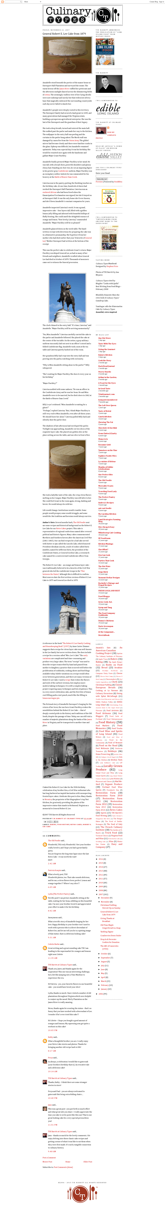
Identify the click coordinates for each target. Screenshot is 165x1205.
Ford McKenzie (102, 748)
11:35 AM (52, 958)
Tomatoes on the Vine (107, 450)
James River (64, 89)
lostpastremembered (107, 400)
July (103, 966)
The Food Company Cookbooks (106, 614)
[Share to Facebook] (55, 822)
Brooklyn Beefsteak (110, 671)
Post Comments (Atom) (63, 1167)
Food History (63, 824)
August (104, 962)
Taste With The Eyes (107, 344)
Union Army (74, 140)
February (105, 985)
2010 (101, 883)
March (104, 981)
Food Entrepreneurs (114, 719)
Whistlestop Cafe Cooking (109, 533)
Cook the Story (104, 360)
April (103, 977)
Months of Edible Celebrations (105, 468)
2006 (101, 994)
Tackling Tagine (106, 932)
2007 (101, 894)
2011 (101, 879)
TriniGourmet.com (106, 394)
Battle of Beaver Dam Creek (66, 177)
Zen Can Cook (104, 555)
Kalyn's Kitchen (105, 355)
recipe (67, 680)
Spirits (104, 813)
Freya (50, 1058)
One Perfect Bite (105, 475)
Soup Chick (103, 572)
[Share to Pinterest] (57, 822)
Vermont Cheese (102, 836)
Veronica (48, 799)
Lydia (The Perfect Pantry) (59, 894)
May (103, 973)
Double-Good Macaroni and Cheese (108, 699)
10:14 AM (52, 1071)
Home (67, 1162)
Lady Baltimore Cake (107, 763)
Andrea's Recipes (106, 503)
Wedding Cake (101, 841)
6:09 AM (52, 887)
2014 (101, 867)
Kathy (50, 1037)
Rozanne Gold (104, 445)
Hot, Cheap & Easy (106, 527)
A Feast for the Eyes (107, 383)
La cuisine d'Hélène (107, 462)
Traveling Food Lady (107, 491)
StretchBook (103, 635)
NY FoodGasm (104, 538)
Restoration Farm (106, 793)
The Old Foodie (79, 522)
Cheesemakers (111, 679)
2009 (101, 887)
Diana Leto (103, 439)
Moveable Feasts (105, 486)
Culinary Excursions (104, 693)
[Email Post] (45, 821)
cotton (47, 95)
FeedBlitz (118, 182)
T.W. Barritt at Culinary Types (60, 965)
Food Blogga (104, 596)
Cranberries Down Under (110, 936)
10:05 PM (52, 1030)
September (106, 958)
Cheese (119, 673)
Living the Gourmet (106, 349)
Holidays (112, 751)
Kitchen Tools (116, 760)
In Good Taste (104, 389)
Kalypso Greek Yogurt (108, 757)
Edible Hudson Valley (104, 702)
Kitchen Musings (105, 544)
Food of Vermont (115, 743)
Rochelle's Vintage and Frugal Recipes (108, 584)
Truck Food (111, 833)
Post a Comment (49, 1158)
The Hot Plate (104, 566)
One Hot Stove (104, 338)
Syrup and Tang (105, 607)
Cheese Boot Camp (106, 676)
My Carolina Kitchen (107, 514)
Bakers (114, 659)
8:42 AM (52, 911)
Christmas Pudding (104, 685)
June (103, 969)
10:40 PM (52, 1098)
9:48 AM (52, 1151)
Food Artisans (103, 713)
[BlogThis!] (50, 822)
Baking (53, 824)
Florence (99, 710)
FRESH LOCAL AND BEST (109, 591)
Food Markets (102, 726)
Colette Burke (54, 944)
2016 (101, 859)
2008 (101, 890)
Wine (111, 841)
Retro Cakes (61, 528)
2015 (101, 863)
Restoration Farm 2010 (109, 795)
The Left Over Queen (107, 405)
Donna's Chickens (106, 621)
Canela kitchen (104, 417)
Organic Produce (113, 784)
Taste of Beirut (104, 411)
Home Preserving (103, 754)
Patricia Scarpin (54, 870)
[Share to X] (52, 822)
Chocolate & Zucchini (107, 428)
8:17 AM (52, 1051)
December (105, 898)
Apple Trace (103, 659)
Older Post (87, 1162)
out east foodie (104, 508)
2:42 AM (52, 864)
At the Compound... (106, 632)
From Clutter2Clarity (107, 433)
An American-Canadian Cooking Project (109, 650)
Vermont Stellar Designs (109, 578)
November (105, 902)
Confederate (63, 171)
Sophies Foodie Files (107, 456)
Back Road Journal (106, 366)
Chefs (114, 682)
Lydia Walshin (114, 779)
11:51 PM (52, 1125)
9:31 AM (52, 938)
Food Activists (113, 710)
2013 (101, 871)
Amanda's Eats (103, 648)
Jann (50, 1105)
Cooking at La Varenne (107, 691)
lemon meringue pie (51, 698)
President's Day (113, 790)
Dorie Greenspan (105, 626)
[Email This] (48, 822)
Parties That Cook (106, 561)
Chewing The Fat (105, 422)
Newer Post (47, 1162)
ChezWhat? (103, 550)
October (104, 954)
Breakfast (118, 668)
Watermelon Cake (114, 839)
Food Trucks (117, 728)
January (104, 989)
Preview (99, 182)
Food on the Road (108, 745)
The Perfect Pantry (106, 497)
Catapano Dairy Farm (104, 673)
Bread (104, 667)
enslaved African (49, 192)
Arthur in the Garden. (107, 377)
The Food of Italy (114, 824)
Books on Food (114, 665)
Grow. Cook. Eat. (105, 602)
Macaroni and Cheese (104, 781)
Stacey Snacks (104, 372)
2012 (101, 875)
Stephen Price (112, 266)
